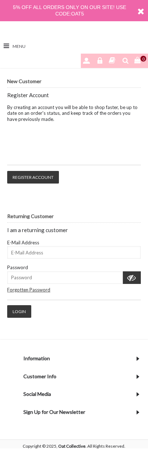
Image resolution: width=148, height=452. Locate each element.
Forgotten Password (28, 290)
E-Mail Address (23, 242)
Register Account (33, 177)
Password (17, 267)
